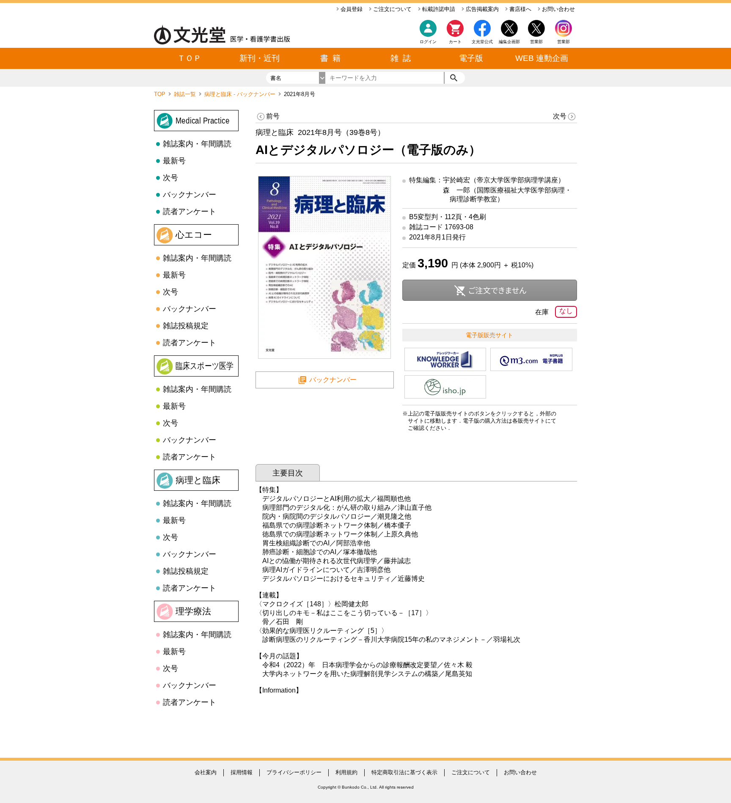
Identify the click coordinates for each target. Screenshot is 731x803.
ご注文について (391, 9)
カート (455, 41)
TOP (160, 94)
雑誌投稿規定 (186, 326)
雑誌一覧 (186, 94)
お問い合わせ (557, 9)
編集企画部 (509, 41)
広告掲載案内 (481, 9)
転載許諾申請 (437, 9)
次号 (170, 177)
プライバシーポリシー (294, 772)
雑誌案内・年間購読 (197, 144)
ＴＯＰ (189, 58)
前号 (273, 116)
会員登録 (351, 9)
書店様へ (519, 9)
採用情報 (242, 772)
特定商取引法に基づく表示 (404, 772)
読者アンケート (189, 211)
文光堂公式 (482, 41)
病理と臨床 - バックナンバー (240, 94)
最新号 (174, 161)
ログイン (428, 41)
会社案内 (206, 772)
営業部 (563, 41)
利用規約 (346, 772)
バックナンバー (189, 194)
